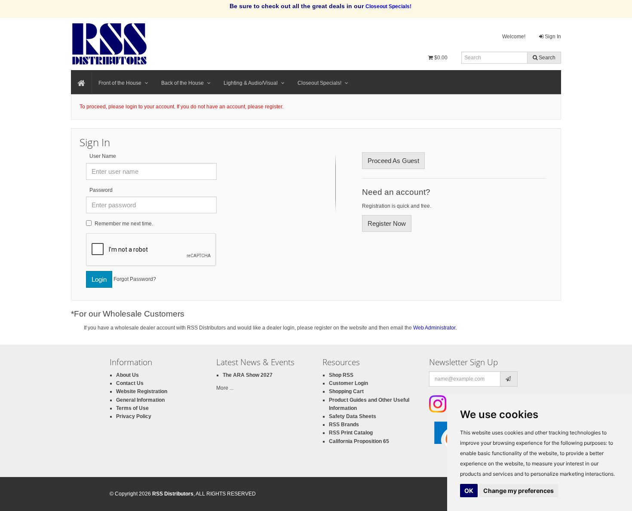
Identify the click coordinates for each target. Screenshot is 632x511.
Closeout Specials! (319, 83)
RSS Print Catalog (351, 433)
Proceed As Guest (393, 160)
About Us (127, 375)
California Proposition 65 (359, 441)
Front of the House (119, 83)
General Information (140, 400)
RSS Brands (344, 425)
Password (101, 190)
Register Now (387, 223)
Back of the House (182, 83)
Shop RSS (341, 375)
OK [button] (468, 490)
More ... (224, 388)
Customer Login (348, 383)
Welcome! (513, 37)
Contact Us (130, 383)
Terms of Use (132, 408)
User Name (102, 156)
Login (99, 279)
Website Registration (141, 391)
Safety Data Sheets (352, 416)
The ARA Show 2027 (248, 375)
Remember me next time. (124, 224)
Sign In (552, 37)
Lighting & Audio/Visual (251, 83)
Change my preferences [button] (518, 490)
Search (546, 58)
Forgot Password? (135, 279)
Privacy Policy (133, 416)
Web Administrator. (435, 328)
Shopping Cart (346, 391)
